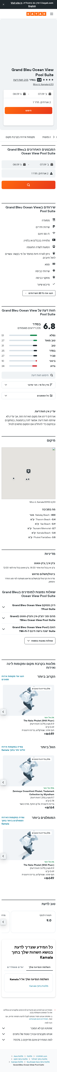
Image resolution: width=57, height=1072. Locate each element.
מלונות (29, 1056)
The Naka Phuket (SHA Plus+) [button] (39, 720)
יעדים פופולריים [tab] (15, 967)
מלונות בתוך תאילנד (39, 1059)
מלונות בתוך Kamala (38, 986)
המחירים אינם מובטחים (38, 1019)
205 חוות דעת (20, 79)
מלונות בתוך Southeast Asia (38, 1062)
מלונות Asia (18, 1056)
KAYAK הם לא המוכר (41, 1028)
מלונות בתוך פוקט (21, 1059)
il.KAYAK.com (41, 1056)
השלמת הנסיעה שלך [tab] (39, 967)
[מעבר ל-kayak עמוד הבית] (36, 14)
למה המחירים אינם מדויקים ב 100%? (32, 1039)
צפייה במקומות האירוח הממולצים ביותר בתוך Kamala (13, 820)
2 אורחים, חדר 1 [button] (42, 102)
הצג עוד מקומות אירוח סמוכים (13, 678)
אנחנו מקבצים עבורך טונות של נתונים (32, 1034)
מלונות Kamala (17, 1062)
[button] (3, 4)
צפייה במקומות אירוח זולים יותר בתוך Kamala (13, 748)
